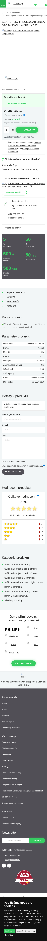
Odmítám (9, 935)
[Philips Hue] (12, 653)
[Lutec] (34, 637)
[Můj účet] (39, 4)
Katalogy (5, 766)
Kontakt (5, 703)
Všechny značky (23, 663)
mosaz (41, 348)
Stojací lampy (14, 12)
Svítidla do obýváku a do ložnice (20, 573)
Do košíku (29, 130)
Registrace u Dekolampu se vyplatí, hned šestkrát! (22, 791)
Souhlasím (9, 931)
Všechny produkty (13, 600)
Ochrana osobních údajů (12, 772)
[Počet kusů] (8, 129)
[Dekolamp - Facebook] (4, 866)
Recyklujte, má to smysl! (12, 785)
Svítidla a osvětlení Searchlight (19, 578)
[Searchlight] (12, 80)
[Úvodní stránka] (3, 12)
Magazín (5, 709)
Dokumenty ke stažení (11, 728)
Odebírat (37, 841)
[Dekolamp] (17, 4)
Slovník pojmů (8, 722)
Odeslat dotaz (13, 472)
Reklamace (6, 754)
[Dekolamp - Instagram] (9, 866)
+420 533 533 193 (16, 214)
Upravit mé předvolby (26, 931)
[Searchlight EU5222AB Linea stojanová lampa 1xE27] (23, 50)
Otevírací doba (8, 817)
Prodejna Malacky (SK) (11, 823)
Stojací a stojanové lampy (17, 564)
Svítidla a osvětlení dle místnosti (20, 569)
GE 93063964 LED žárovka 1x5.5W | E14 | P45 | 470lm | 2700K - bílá (26, 185)
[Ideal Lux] (12, 637)
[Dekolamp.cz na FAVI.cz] (24, 884)
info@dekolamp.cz (16, 218)
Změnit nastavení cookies (12, 803)
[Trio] (34, 629)
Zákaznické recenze (10, 797)
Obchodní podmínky (10, 748)
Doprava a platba (9, 742)
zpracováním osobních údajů (29, 466)
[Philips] (12, 629)
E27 (42, 356)
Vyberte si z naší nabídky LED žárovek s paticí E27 (24, 146)
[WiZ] (34, 645)
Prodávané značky (9, 779)
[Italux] (12, 645)
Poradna (5, 715)
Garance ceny (8, 760)
